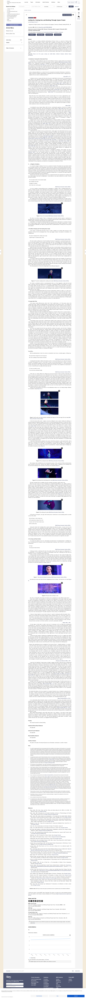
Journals (26, 2)
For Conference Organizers (48, 987)
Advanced (77, 6)
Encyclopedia (58, 986)
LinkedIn (70, 979)
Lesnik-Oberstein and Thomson (48, 787)
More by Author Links (10, 33)
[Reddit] (40, 901)
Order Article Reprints (67, 14)
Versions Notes (58, 34)
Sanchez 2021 (31, 138)
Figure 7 (48, 562)
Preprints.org (58, 982)
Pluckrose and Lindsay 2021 (39, 138)
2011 (58, 673)
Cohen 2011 (50, 137)
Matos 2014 (50, 92)
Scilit (57, 814)
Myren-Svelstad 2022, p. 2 (48, 683)
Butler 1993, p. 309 (60, 83)
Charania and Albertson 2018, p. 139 (63, 660)
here (48, 959)
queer (42, 53)
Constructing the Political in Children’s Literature (53, 32)
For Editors (46, 982)
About (59, 2)
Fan (60, 673)
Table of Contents (10, 48)
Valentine (30, 152)
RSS (73, 970)
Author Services (46, 2)
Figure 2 (57, 265)
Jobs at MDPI (33, 985)
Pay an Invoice (33, 980)
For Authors (46, 979)
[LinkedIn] (34, 901)
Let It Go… (9, 10)
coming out (46, 53)
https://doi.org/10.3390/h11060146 (45, 27)
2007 (34, 152)
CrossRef (53, 814)
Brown (55, 673)
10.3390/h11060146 (27, 10)
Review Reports (49, 34)
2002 (55, 787)
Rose (46, 776)
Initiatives (53, 2)
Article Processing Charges (36, 979)
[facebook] (36, 901)
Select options (9, 983)
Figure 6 (60, 493)
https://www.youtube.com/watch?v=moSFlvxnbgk (46, 878)
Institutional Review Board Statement (13, 14)
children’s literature (60, 53)
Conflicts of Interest (10, 18)
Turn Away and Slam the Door (12, 11)
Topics (31, 2)
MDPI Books (58, 980)
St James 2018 (51, 759)
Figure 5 (57, 465)
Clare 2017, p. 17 (44, 64)
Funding (8, 12)
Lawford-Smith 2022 (47, 139)
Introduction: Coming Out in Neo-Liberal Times (14, 3)
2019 (63, 673)
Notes (8, 19)
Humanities (8, 970)
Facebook (70, 980)
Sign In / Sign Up (71, 2)
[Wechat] (38, 901)
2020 (32, 674)
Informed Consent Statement (12, 15)
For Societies (46, 986)
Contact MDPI (33, 983)
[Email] (29, 901)
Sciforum (57, 979)
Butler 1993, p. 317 (53, 85)
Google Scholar (43, 811)
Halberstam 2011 (52, 784)
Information (38, 2)
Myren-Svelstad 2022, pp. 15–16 (64, 698)
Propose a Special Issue (14, 24)
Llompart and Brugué (48, 762)
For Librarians (46, 983)
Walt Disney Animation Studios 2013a (63, 186)
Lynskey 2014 (56, 89)
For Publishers (46, 985)
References (9, 20)
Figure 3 (39, 388)
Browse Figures (40, 34)
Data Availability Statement (11, 16)
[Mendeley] (42, 901)
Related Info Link (9, 30)
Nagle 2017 (45, 137)
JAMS (57, 987)
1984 (49, 776)
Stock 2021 (54, 139)
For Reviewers (46, 980)
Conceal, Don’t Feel (10, 8)
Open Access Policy (34, 982)
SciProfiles (58, 985)
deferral (66, 53)
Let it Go (38, 53)
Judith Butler (52, 53)
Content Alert (77, 970)
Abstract (8, 1)
